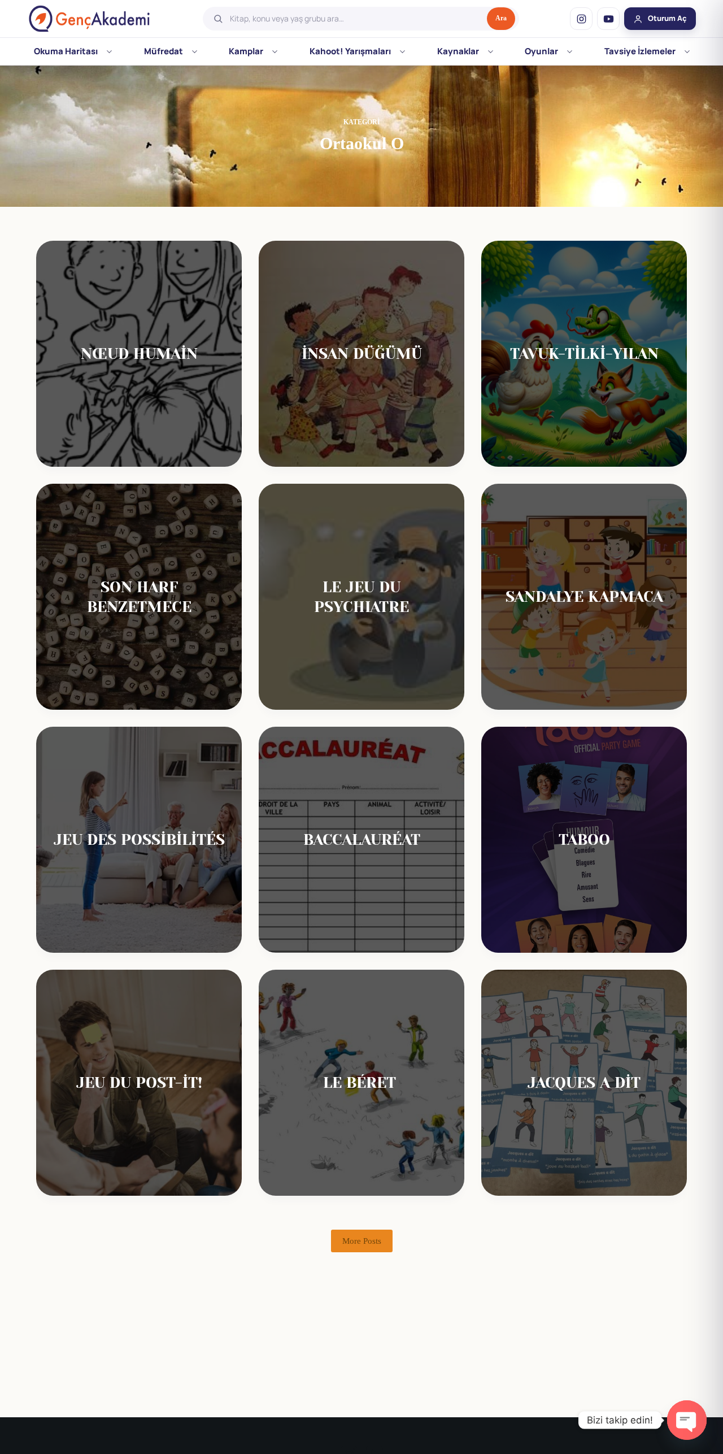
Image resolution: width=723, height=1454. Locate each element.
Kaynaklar (458, 51)
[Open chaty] (687, 1420)
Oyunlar (541, 51)
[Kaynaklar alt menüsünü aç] (490, 51)
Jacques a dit (584, 1082)
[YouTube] (608, 18)
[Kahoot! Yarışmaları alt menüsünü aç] (402, 51)
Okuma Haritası (66, 51)
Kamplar (246, 51)
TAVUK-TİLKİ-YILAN (584, 353)
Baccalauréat (361, 839)
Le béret (361, 1082)
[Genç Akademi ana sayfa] (89, 18)
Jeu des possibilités (139, 839)
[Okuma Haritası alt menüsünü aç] (109, 51)
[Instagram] (581, 18)
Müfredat (163, 51)
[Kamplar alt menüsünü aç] (275, 51)
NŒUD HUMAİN (139, 353)
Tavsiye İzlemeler (640, 51)
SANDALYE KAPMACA (584, 596)
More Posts (361, 1240)
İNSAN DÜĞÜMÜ (362, 353)
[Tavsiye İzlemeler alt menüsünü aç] (687, 51)
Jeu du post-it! (139, 1082)
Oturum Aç (667, 18)
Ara (501, 18)
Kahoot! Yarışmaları (350, 51)
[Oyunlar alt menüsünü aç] (569, 51)
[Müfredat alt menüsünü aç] (194, 51)
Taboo (584, 839)
